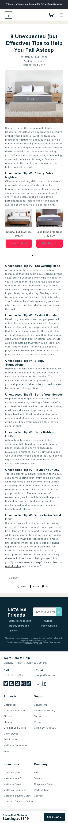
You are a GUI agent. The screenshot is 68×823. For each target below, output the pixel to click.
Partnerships (41, 790)
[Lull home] (38, 683)
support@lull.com (46, 675)
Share (36, 586)
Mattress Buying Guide (17, 795)
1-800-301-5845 (13, 675)
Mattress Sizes (12, 784)
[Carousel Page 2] (35, 255)
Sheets (7, 722)
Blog (36, 772)
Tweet (23, 586)
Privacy (38, 722)
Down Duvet (10, 733)
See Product (19, 243)
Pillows (7, 716)
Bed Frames (10, 739)
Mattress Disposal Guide (18, 801)
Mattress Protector (14, 710)
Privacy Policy (48, 642)
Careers (39, 795)
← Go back (12, 577)
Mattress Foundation (15, 745)
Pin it (47, 586)
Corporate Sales (44, 784)
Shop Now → (54, 817)
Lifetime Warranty (44, 710)
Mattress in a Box (13, 778)
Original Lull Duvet (14, 727)
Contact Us (40, 704)
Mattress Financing (15, 790)
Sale (6, 750)
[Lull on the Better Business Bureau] (44, 683)
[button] (61, 15)
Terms (37, 716)
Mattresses (10, 704)
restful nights (13, 566)
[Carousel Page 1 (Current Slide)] (32, 255)
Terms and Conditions (31, 642)
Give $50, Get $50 (45, 727)
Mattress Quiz (11, 772)
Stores (38, 778)
